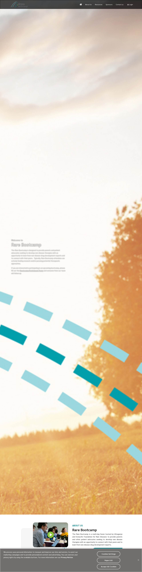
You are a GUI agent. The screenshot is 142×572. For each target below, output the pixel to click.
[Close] (138, 560)
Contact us (119, 4)
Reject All (109, 560)
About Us (88, 4)
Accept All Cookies (108, 566)
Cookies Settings (109, 554)
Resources (98, 4)
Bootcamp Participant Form (31, 270)
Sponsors (109, 4)
